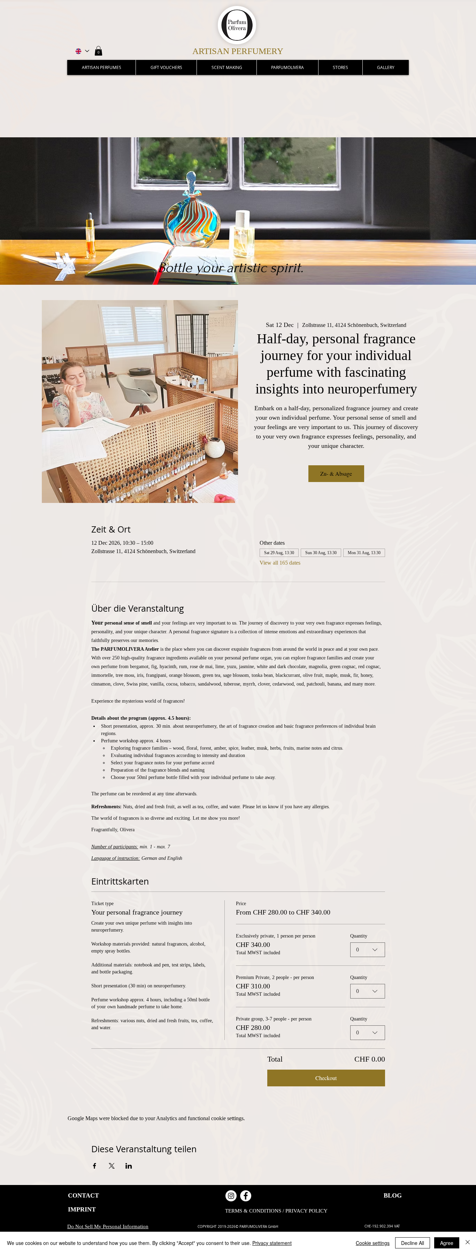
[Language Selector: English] (81, 51)
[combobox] (367, 949)
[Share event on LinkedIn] (128, 1166)
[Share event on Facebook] (94, 1166)
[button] (98, 50)
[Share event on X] (111, 1166)
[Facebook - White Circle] (245, 1195)
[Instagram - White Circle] (231, 1195)
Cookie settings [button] (373, 1242)
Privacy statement (272, 1242)
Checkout (326, 1077)
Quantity (358, 936)
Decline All (412, 1242)
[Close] (467, 1242)
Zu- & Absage (336, 473)
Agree (446, 1242)
